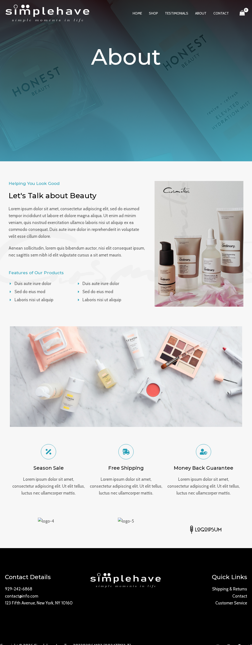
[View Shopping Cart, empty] (242, 13)
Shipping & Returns (229, 588)
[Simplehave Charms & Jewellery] (48, 13)
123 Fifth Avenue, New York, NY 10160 (39, 602)
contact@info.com (21, 596)
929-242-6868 (18, 588)
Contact (239, 596)
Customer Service (231, 602)
